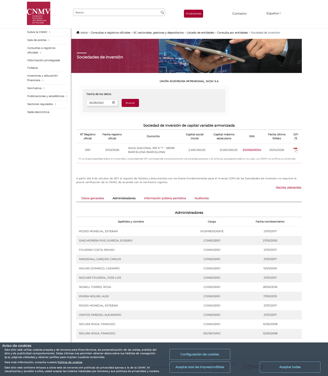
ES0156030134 (252, 150)
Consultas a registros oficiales (110, 32)
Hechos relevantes (288, 187)
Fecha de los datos (99, 94)
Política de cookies (70, 362)
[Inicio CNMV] (38, 13)
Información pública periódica (165, 198)
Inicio (84, 32)
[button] (47, 32)
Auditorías (202, 198)
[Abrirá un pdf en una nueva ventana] (295, 149)
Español (272, 13)
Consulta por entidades (232, 32)
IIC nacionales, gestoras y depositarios (158, 32)
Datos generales (92, 198)
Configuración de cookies (200, 354)
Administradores (124, 198)
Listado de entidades (200, 32)
